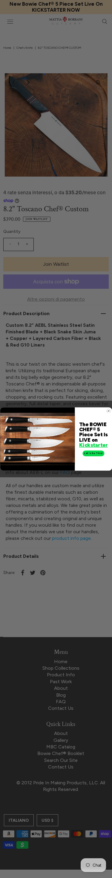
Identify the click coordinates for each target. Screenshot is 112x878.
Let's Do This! (93, 453)
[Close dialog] (108, 411)
